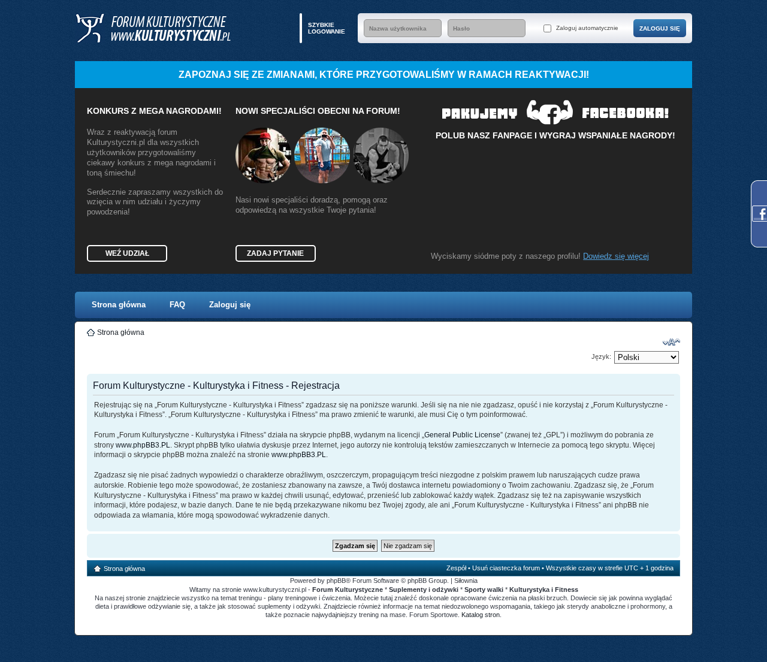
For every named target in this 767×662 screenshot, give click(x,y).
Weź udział (127, 253)
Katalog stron (480, 614)
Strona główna (119, 304)
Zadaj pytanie (275, 253)
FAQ (177, 304)
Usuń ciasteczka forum (506, 568)
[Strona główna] (153, 28)
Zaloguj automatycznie (586, 28)
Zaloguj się (229, 304)
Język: (601, 356)
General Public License (462, 435)
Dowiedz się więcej (616, 256)
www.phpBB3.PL (143, 445)
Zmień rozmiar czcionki (671, 342)
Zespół (456, 568)
